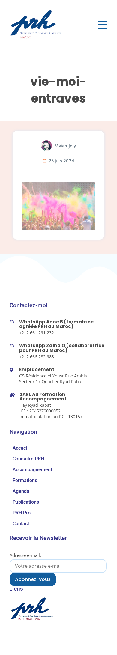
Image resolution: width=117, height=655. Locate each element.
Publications (26, 502)
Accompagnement (32, 469)
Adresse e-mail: (25, 555)
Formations (25, 480)
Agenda (21, 491)
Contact (21, 523)
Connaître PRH (28, 459)
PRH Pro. (22, 513)
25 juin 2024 (61, 161)
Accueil (20, 448)
